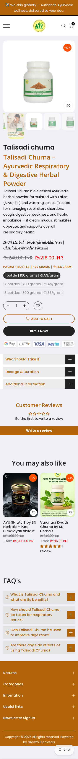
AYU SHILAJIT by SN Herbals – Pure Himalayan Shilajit (19, 527)
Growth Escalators (41, 742)
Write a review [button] (39, 430)
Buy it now (39, 331)
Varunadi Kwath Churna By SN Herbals (54, 527)
